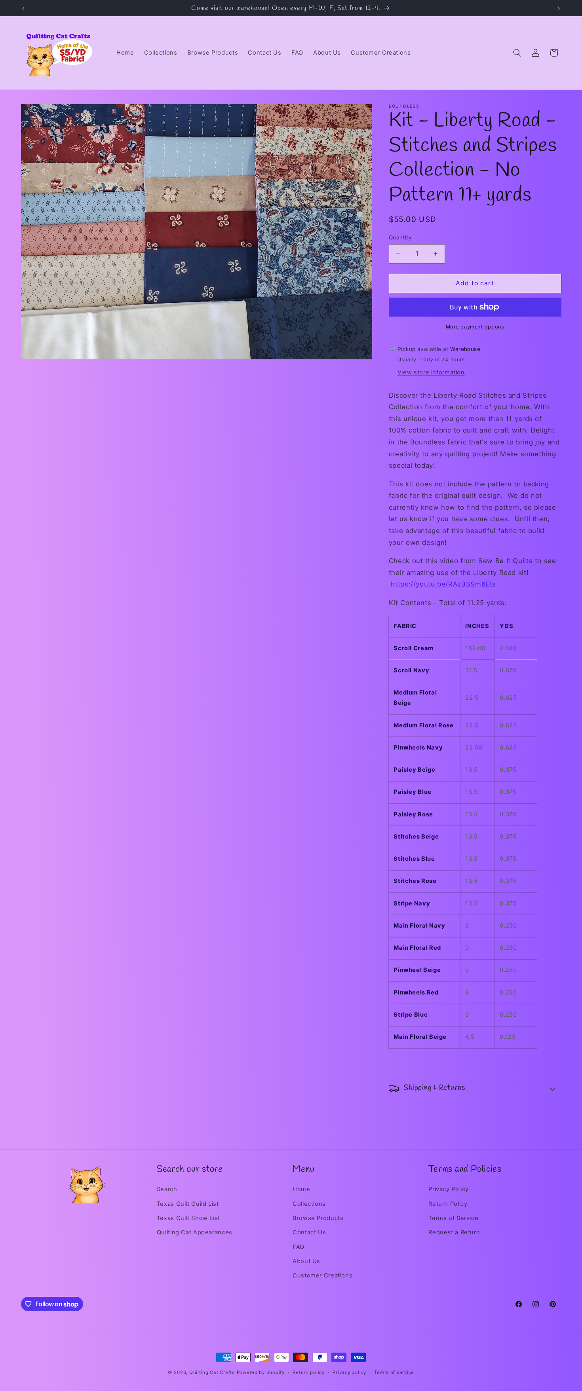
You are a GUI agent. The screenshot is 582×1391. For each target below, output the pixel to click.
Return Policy (447, 1203)
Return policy (309, 1372)
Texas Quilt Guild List (188, 1203)
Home (301, 1189)
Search (167, 1189)
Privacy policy (349, 1372)
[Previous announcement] (23, 8)
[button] (517, 53)
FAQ (298, 1247)
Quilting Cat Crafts (212, 1372)
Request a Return (454, 1232)
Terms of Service (453, 1218)
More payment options (475, 327)
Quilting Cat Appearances (194, 1232)
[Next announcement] (558, 8)
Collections (309, 1203)
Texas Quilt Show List (188, 1218)
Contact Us (309, 1232)
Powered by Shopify (261, 1372)
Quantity (400, 237)
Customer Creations (322, 1275)
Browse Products (318, 1218)
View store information (431, 372)
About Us (306, 1261)
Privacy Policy (448, 1189)
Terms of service (394, 1372)
